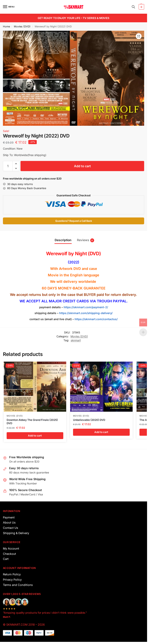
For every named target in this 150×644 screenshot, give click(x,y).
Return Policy (12, 574)
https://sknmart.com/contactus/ (96, 319)
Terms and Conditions (18, 585)
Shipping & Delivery (16, 533)
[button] (141, 7)
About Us (9, 522)
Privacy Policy (12, 579)
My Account (11, 548)
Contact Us (10, 528)
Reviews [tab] (85, 240)
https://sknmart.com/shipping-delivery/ (85, 313)
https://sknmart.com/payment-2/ (86, 307)
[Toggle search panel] (133, 7)
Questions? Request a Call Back (73, 220)
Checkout (9, 554)
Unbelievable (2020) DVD (89, 419)
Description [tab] (63, 240)
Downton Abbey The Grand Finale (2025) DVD (32, 421)
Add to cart (82, 166)
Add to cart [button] (35, 435)
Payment (9, 517)
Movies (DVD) (22, 26)
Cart (6, 559)
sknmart (76, 340)
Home (6, 26)
